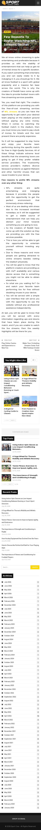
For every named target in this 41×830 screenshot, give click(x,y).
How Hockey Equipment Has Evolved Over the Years (20, 538)
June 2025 (8, 613)
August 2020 (8, 781)
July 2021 (7, 746)
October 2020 (9, 773)
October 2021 (9, 735)
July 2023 (7, 670)
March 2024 (8, 651)
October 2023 (9, 662)
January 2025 (9, 628)
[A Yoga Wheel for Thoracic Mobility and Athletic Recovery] (29, 371)
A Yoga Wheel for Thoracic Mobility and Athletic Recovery (25, 457)
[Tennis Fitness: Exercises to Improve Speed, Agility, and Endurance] (6, 468)
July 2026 (7, 582)
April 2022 (7, 716)
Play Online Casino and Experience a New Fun (9, 345)
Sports (7, 32)
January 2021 (9, 766)
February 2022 (9, 723)
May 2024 (7, 647)
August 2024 (8, 639)
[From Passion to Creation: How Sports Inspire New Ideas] (29, 401)
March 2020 (8, 800)
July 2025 (7, 609)
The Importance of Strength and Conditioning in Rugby (25, 476)
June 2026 (8, 586)
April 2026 (7, 593)
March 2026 (8, 597)
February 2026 (9, 601)
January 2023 (9, 685)
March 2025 (8, 620)
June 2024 (8, 643)
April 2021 (7, 758)
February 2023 (9, 681)
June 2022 (8, 708)
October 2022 (9, 693)
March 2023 (8, 678)
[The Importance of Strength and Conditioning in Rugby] (6, 477)
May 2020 (7, 792)
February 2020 (9, 804)
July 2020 (7, 785)
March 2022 (8, 720)
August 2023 (8, 666)
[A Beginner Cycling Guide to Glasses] (11, 401)
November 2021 (10, 731)
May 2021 (7, 754)
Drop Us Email (18, 819)
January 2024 (9, 658)
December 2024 (10, 632)
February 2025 (9, 624)
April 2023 (7, 674)
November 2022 (10, 689)
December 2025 (10, 605)
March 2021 (8, 762)
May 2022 (7, 712)
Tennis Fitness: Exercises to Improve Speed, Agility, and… (25, 467)
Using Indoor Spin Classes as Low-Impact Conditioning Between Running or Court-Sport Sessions (18, 501)
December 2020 (10, 769)
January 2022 (9, 727)
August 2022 (8, 701)
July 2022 (7, 704)
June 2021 (8, 750)
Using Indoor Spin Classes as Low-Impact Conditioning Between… (25, 447)
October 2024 (9, 636)
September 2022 (10, 697)
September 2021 (10, 739)
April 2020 (7, 796)
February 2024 (9, 655)
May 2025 (7, 616)
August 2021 (8, 743)
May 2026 (7, 590)
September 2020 (10, 777)
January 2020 (9, 808)
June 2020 (8, 788)
